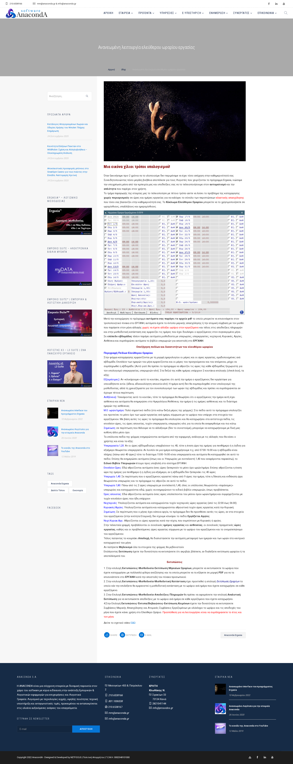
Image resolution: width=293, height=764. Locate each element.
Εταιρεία (124, 13)
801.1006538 (115, 701)
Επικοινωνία (266, 13)
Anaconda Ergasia (60, 483)
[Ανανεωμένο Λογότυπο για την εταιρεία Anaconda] (52, 431)
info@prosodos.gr (162, 708)
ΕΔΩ (133, 622)
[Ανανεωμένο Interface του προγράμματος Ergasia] (52, 412)
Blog (123, 69)
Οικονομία (78, 490)
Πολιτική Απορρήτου (93, 757)
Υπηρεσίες (167, 13)
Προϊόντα (145, 13)
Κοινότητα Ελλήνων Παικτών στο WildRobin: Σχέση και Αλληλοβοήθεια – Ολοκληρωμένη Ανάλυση (67, 149)
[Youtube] (272, 757)
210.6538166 (115, 695)
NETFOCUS (76, 757)
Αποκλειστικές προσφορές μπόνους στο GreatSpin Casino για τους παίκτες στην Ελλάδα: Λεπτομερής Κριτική (68, 171)
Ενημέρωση (217, 13)
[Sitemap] (250, 757)
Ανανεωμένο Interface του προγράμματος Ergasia (74, 412)
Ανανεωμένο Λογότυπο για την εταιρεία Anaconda (75, 431)
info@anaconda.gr (118, 718)
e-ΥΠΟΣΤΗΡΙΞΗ (191, 13)
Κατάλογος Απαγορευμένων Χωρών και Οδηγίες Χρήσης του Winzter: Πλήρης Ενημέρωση (67, 127)
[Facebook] (257, 757)
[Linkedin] (265, 757)
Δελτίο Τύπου (58, 490)
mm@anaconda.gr (118, 712)
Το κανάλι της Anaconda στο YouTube (75, 450)
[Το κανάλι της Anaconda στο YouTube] (52, 450)
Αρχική (108, 13)
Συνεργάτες (241, 13)
